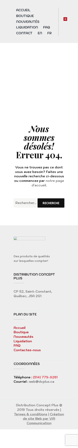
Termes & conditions (30, 414)
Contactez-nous (27, 350)
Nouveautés (27, 22)
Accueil (23, 10)
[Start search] (51, 203)
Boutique (25, 16)
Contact (24, 33)
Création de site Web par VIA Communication (43, 418)
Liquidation (27, 27)
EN (40, 33)
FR (49, 33)
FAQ (46, 27)
